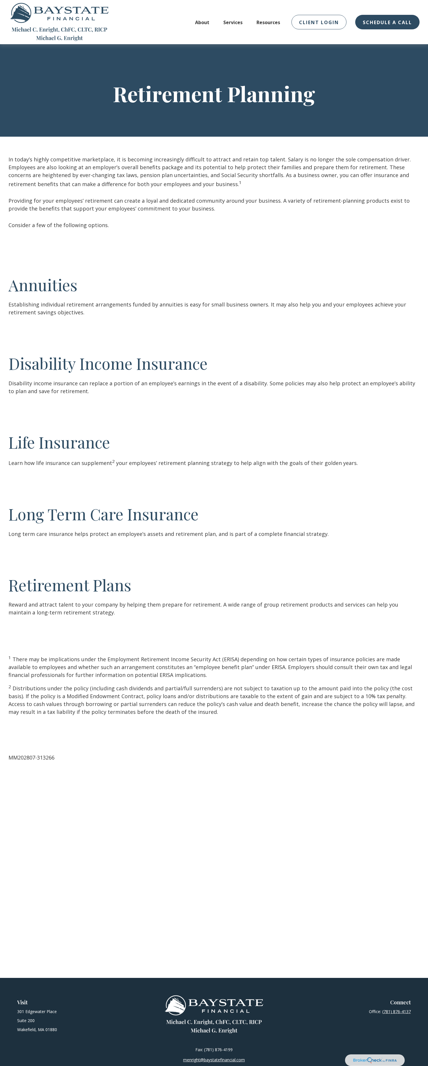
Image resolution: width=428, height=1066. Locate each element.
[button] (202, 22)
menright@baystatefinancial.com (214, 1060)
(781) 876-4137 (396, 1011)
